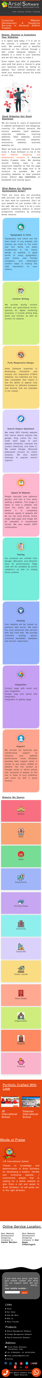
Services (21, 11)
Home (15, 11)
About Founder (12, 1322)
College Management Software (19, 1334)
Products (28, 11)
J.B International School (16, 1161)
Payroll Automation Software (18, 1337)
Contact (10, 1359)
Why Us (9, 1318)
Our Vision (11, 1312)
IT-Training (36, 11)
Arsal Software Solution (24, 1372)
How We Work (12, 1315)
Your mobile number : (16, 1288)
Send (24, 1293)
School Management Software (18, 1331)
